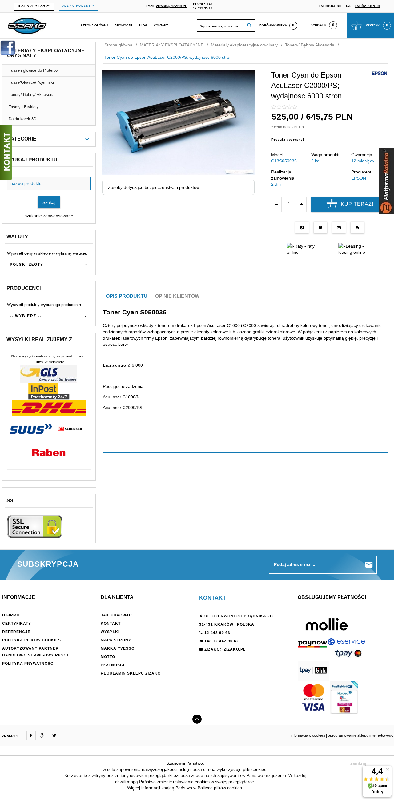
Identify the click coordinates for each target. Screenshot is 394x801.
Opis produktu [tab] (126, 296)
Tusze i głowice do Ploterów (33, 70)
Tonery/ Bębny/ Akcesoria (31, 94)
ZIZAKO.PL (10, 736)
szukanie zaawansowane (49, 215)
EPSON (358, 178)
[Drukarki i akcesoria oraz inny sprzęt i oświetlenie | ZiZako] (27, 25)
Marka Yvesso (118, 648)
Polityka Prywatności (28, 663)
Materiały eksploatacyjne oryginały (46, 53)
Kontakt (161, 25)
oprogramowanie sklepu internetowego (360, 735)
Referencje (16, 632)
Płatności (112, 665)
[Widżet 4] (7, 47)
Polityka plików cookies (31, 640)
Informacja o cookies (308, 735)
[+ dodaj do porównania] (302, 227)
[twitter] (54, 735)
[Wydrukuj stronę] (357, 227)
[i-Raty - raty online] (304, 248)
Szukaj (48, 202)
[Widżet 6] (386, 181)
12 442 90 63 (216, 633)
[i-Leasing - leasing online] (355, 248)
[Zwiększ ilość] (301, 204)
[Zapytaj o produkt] (339, 227)
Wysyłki (110, 632)
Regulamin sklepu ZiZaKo (131, 673)
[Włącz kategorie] (87, 139)
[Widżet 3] (6, 152)
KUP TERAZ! (357, 204)
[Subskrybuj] (369, 565)
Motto (108, 657)
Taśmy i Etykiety (24, 107)
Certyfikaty (16, 623)
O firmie (11, 615)
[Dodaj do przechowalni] (320, 227)
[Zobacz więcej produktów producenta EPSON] (379, 72)
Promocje (123, 25)
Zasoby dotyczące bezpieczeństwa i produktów (153, 187)
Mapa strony (116, 640)
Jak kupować (116, 615)
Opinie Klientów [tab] (177, 296)
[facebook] (31, 735)
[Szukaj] (249, 26)
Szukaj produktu (31, 160)
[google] (42, 735)
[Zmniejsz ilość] (276, 204)
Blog (143, 25)
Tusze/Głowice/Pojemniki (31, 82)
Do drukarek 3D (22, 119)
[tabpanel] (245, 362)
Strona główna (94, 25)
